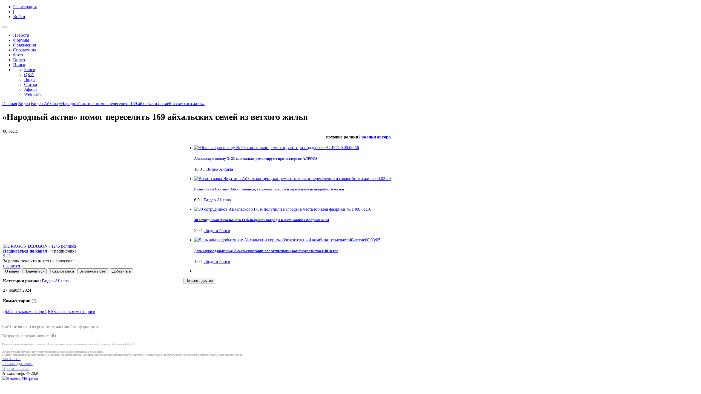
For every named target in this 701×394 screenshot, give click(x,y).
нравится (11, 265)
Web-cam (32, 94)
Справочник (24, 50)
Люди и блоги (217, 230)
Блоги (29, 69)
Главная (9, 103)
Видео (19, 59)
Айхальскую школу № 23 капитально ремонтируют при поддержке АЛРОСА (255, 159)
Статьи (30, 84)
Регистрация (25, 6)
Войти (19, 16)
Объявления (24, 45)
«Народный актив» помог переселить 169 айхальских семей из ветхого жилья (132, 103)
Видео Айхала (44, 103)
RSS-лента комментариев (71, 311)
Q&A (29, 74)
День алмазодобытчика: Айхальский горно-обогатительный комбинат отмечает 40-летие (266, 251)
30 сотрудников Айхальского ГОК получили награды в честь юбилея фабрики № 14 (261, 220)
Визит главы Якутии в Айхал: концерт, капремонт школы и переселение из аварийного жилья (269, 189)
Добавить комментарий (25, 311)
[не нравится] (21, 265)
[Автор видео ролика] (15, 246)
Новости (21, 35)
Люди (29, 79)
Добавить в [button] (121, 271)
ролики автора (376, 137)
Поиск (19, 64)
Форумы (21, 40)
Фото (18, 55)
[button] (12, 271)
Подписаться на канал (25, 251)
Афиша (31, 89)
